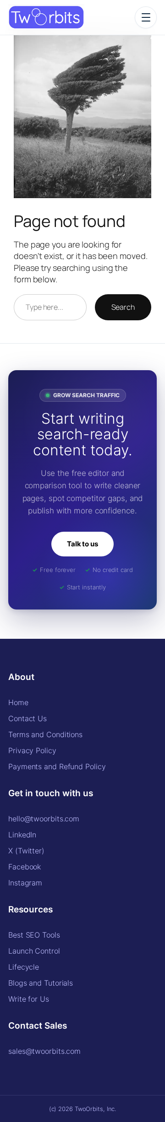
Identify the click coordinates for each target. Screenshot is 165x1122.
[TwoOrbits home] (46, 17)
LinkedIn (22, 834)
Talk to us (82, 543)
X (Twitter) (26, 850)
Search (123, 307)
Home (18, 702)
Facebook (24, 866)
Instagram (25, 882)
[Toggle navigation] (146, 17)
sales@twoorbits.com (44, 1051)
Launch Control (34, 950)
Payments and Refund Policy (56, 766)
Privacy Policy (32, 750)
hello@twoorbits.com (43, 818)
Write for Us (28, 998)
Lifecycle (23, 966)
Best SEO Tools (34, 934)
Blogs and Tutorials (40, 982)
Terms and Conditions (45, 734)
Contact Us (27, 718)
